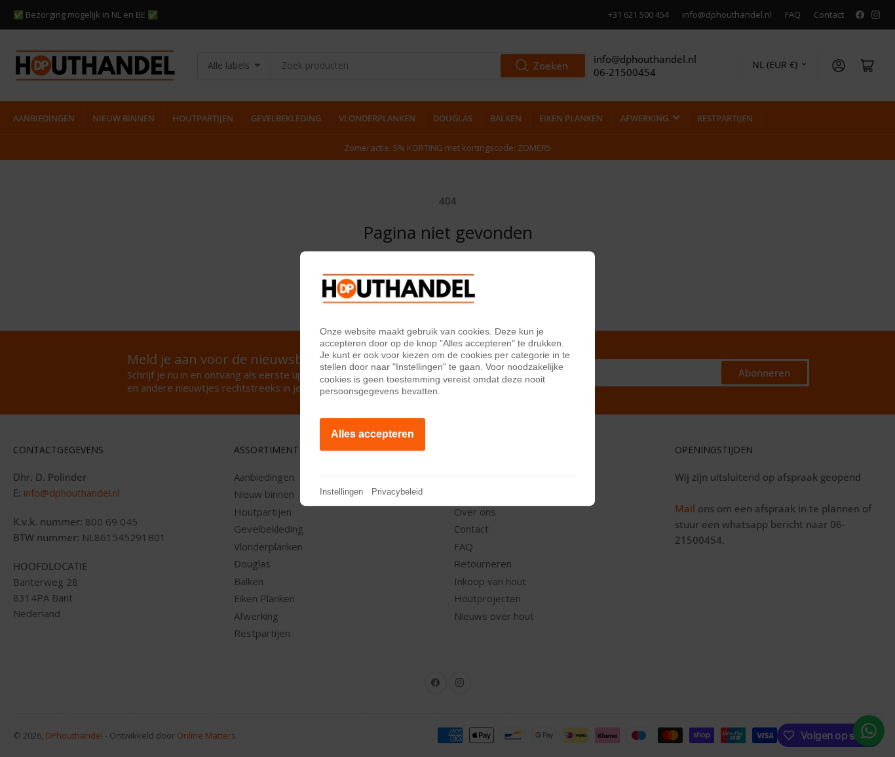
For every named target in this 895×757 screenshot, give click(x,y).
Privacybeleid (397, 492)
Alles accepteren (372, 434)
